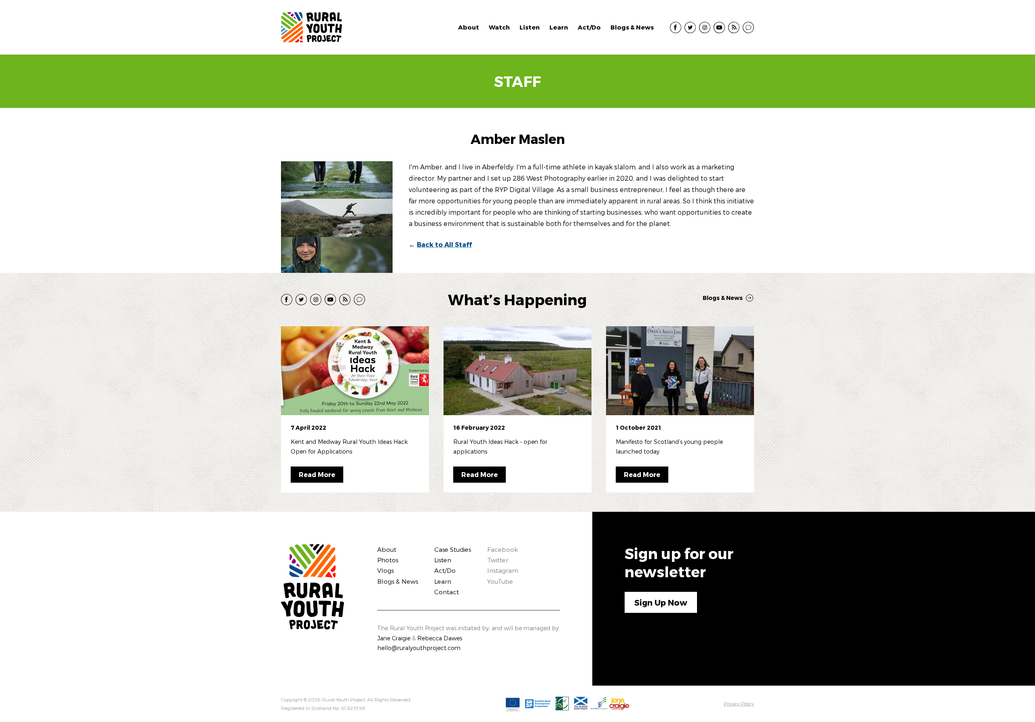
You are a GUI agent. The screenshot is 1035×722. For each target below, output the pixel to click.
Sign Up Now (660, 602)
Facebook (502, 549)
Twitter (497, 560)
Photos (387, 560)
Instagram (502, 570)
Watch (499, 27)
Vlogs (385, 570)
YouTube (500, 581)
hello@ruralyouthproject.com (418, 647)
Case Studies (452, 549)
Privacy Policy (739, 703)
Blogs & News (632, 27)
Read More (317, 474)
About (468, 27)
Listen (530, 27)
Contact (446, 591)
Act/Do (589, 27)
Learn (558, 27)
